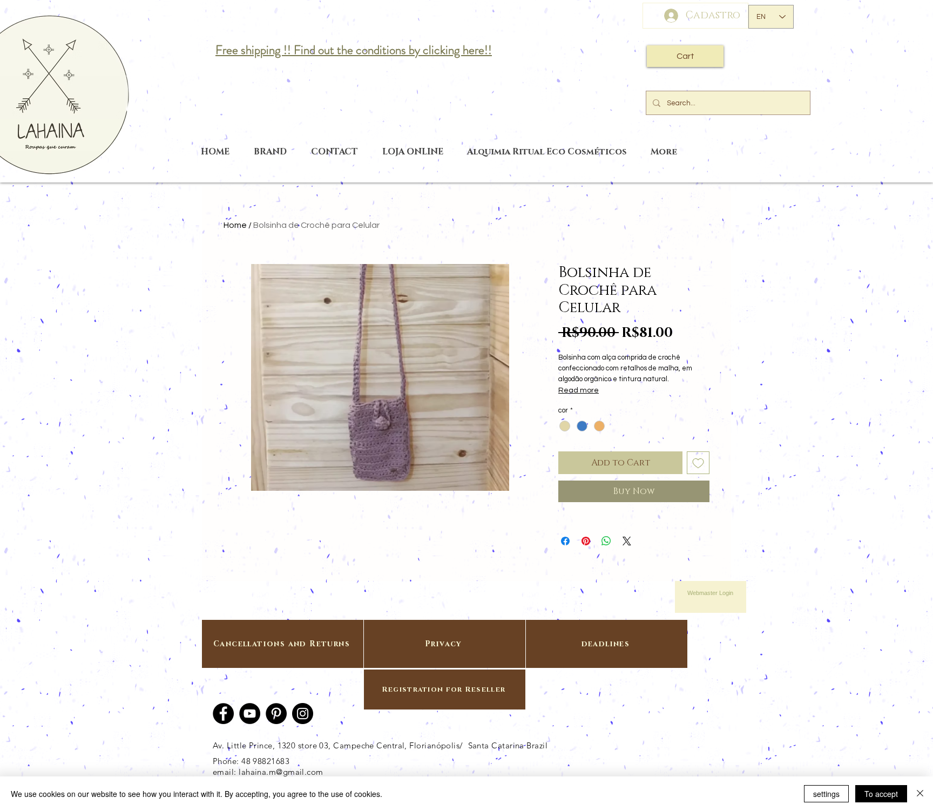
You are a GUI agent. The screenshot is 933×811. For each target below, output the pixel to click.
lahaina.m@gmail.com (281, 772)
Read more (578, 390)
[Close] (920, 793)
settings (826, 793)
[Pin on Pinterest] (585, 541)
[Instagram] (302, 713)
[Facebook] (223, 713)
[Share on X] (626, 541)
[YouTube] (249, 713)
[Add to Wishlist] (698, 462)
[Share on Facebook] (565, 541)
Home (235, 225)
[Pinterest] (276, 713)
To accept (881, 793)
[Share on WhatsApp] (606, 541)
